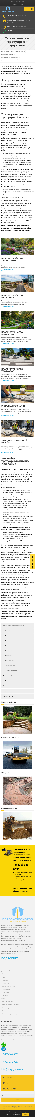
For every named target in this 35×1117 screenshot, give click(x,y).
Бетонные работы (7, 1002)
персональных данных (26, 1108)
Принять (25, 1114)
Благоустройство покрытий (12, 333)
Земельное (8, 650)
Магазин (14, 4)
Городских (8, 655)
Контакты (9, 1077)
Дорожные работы (6, 971)
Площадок (8, 640)
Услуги (21, 4)
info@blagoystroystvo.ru (14, 1069)
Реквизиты (10, 1083)
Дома (6, 635)
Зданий (7, 630)
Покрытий (8, 680)
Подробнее (9, 958)
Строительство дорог (10, 686)
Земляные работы (7, 1008)
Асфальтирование (9, 691)
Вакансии (9, 1088)
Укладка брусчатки (13, 406)
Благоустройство (7, 1106)
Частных (5, 995)
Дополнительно (8, 270)
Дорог (5, 977)
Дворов (7, 645)
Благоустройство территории (12, 259)
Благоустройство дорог (11, 675)
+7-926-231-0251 (10, 1061)
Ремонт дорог (8, 696)
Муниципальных (10, 665)
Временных (6, 989)
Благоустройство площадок (12, 296)
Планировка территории (9, 1011)
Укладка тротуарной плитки (14, 441)
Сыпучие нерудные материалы (11, 1014)
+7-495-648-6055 (10, 1054)
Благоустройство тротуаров (12, 370)
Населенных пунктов (11, 670)
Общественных (10, 660)
